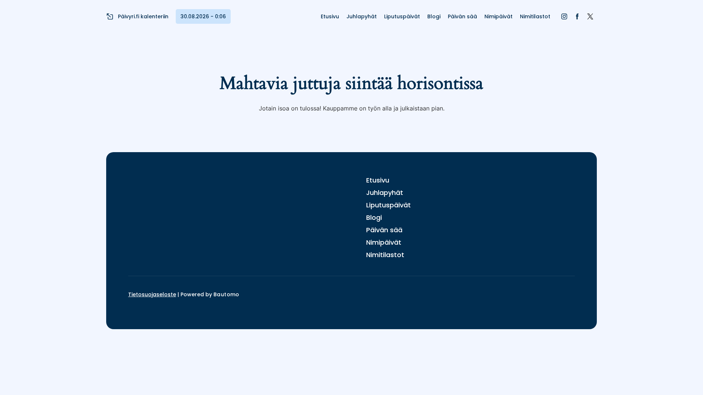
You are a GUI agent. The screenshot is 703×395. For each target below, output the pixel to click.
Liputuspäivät (402, 16)
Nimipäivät (498, 16)
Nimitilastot (535, 16)
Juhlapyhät (361, 16)
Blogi (433, 16)
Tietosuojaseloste (152, 294)
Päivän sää (462, 16)
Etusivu (330, 16)
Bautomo (226, 294)
